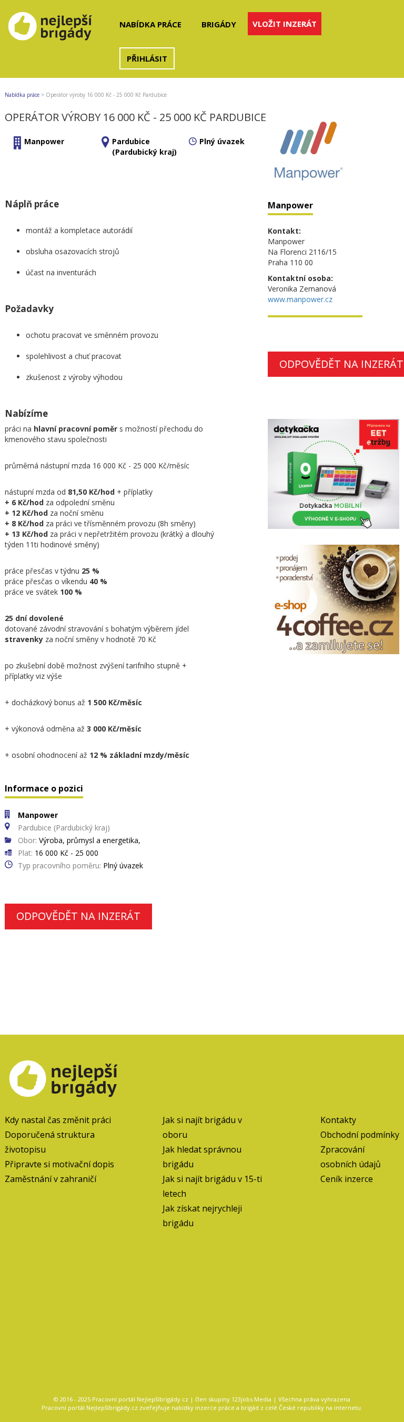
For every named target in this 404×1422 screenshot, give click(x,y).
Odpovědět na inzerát (78, 916)
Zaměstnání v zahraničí (50, 1179)
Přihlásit (147, 58)
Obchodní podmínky (359, 1134)
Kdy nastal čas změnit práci (58, 1120)
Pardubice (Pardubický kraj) (144, 146)
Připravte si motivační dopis (59, 1164)
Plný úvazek (222, 141)
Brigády (218, 24)
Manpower (44, 141)
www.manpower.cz (300, 299)
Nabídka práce (150, 24)
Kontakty (338, 1120)
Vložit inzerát (284, 23)
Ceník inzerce (346, 1179)
